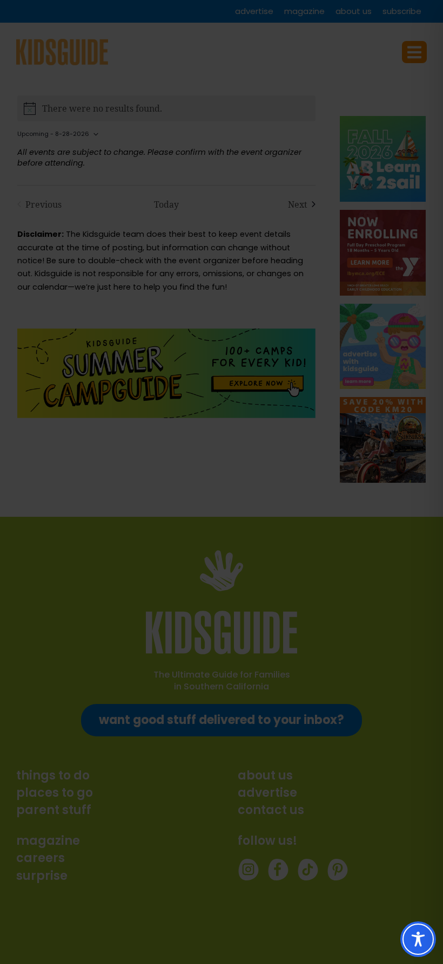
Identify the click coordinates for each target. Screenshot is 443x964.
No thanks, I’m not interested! (221, 610)
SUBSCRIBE (243, 517)
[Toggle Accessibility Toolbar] (418, 939)
